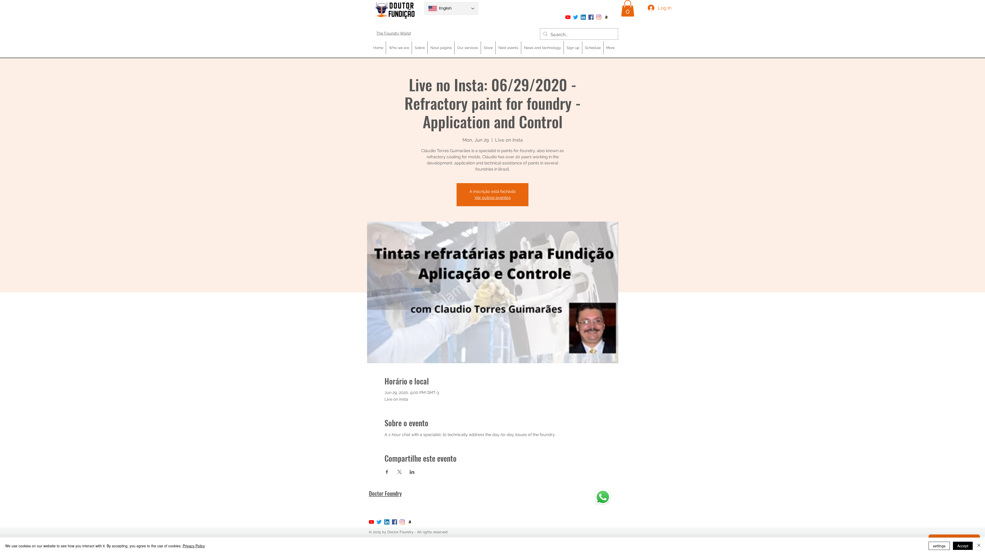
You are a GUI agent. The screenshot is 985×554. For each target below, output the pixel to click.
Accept (962, 545)
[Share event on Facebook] (387, 472)
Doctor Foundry (385, 493)
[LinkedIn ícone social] (583, 17)
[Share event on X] (399, 472)
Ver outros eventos (493, 197)
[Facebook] (591, 17)
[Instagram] (598, 17)
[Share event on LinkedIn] (412, 472)
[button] (628, 8)
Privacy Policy (194, 545)
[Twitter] (575, 17)
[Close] (979, 546)
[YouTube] (567, 17)
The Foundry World (393, 33)
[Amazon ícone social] (606, 17)
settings (939, 545)
